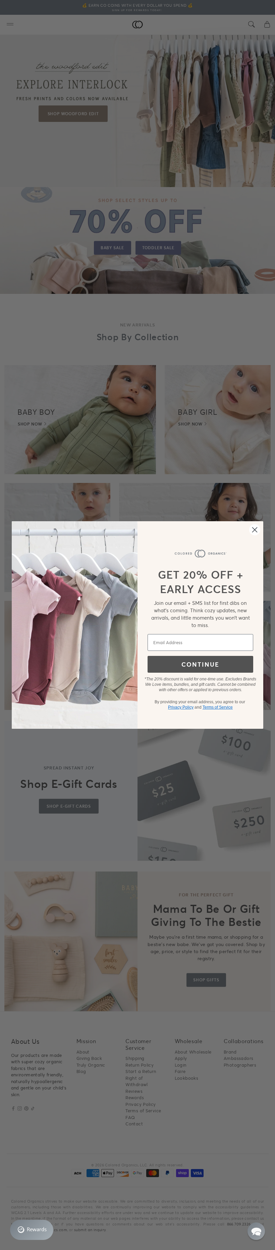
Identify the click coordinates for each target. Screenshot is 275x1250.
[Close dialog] (255, 530)
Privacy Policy (181, 707)
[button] (256, 1231)
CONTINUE (200, 664)
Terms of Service (218, 707)
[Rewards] (31, 1230)
